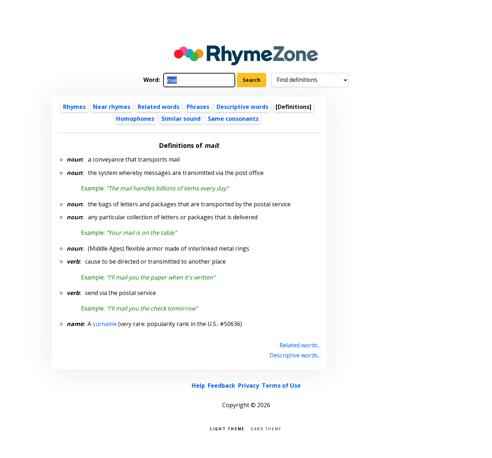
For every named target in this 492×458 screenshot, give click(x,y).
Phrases (198, 107)
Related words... (300, 345)
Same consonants (233, 119)
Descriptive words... (295, 355)
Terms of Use (281, 385)
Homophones (135, 119)
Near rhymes (111, 107)
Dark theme (266, 428)
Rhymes (74, 107)
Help (198, 385)
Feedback (221, 385)
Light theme (227, 428)
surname (105, 324)
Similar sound (181, 119)
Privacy (248, 385)
